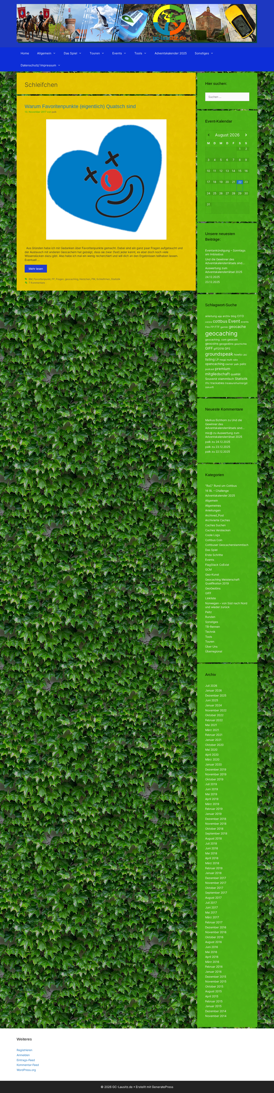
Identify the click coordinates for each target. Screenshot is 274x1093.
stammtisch (226, 379)
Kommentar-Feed (28, 1065)
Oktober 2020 (214, 744)
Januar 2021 (213, 739)
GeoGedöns (212, 588)
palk (236, 364)
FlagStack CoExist (217, 564)
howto (238, 354)
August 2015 (213, 991)
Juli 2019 (211, 784)
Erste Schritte (214, 555)
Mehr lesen (36, 268)
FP (53, 279)
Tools (138, 53)
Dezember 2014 (215, 1011)
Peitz (208, 612)
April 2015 (211, 996)
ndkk (235, 360)
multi (229, 359)
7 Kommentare (37, 282)
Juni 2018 (211, 848)
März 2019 (212, 804)
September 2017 (216, 892)
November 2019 (215, 774)
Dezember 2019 (215, 769)
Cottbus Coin (213, 540)
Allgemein (44, 53)
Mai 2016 (211, 952)
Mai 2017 (211, 912)
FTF (217, 327)
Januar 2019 (213, 813)
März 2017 (212, 917)
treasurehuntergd (236, 383)
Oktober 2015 (214, 986)
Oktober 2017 (214, 887)
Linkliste (210, 598)
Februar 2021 (213, 734)
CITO (240, 316)
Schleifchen (103, 279)
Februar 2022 (214, 720)
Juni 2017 (211, 907)
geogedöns (226, 343)
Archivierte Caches (217, 520)
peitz (243, 364)
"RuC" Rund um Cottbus (221, 485)
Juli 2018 (211, 843)
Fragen (60, 279)
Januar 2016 (213, 971)
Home (25, 53)
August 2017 (213, 897)
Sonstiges (202, 53)
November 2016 (215, 932)
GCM (208, 569)
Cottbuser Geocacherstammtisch (226, 544)
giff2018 (219, 348)
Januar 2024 (213, 705)
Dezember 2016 (215, 927)
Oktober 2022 (214, 715)
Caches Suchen (215, 525)
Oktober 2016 (214, 937)
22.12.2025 (223, 451)
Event (234, 321)
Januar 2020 (213, 764)
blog (233, 316)
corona (208, 322)
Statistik (115, 279)
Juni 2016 (211, 947)
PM (93, 279)
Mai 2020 (211, 749)
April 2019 (211, 799)
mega (223, 359)
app (220, 316)
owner (229, 364)
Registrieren (24, 1050)
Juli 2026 (211, 685)
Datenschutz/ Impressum (38, 65)
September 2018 (216, 833)
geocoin (232, 339)
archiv (226, 316)
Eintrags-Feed (26, 1060)
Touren (95, 53)
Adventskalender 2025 (171, 53)
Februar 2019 (214, 808)
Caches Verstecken (217, 530)
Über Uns (211, 646)
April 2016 (211, 956)
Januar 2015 (213, 1006)
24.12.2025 (212, 277)
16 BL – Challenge (217, 490)
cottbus (220, 321)
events (245, 321)
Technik (210, 631)
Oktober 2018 (214, 828)
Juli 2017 (211, 902)
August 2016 (213, 942)
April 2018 (211, 858)
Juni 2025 (211, 700)
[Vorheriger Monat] (208, 135)
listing (210, 359)
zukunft (209, 387)
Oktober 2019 (214, 779)
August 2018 (213, 838)
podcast (209, 369)
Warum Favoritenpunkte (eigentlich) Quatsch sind (80, 106)
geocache (237, 326)
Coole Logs (212, 535)
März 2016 (212, 961)
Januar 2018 (213, 873)
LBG (245, 355)
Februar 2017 (213, 922)
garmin (224, 327)
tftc (207, 383)
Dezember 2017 (215, 878)
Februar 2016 (214, 966)
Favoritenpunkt (42, 279)
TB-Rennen (212, 626)
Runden (210, 616)
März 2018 (212, 863)
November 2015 (215, 981)
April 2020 (212, 754)
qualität (236, 374)
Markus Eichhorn (216, 420)
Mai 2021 (211, 725)
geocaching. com (215, 339)
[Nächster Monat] (246, 135)
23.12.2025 (212, 282)
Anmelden (23, 1055)
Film (207, 327)
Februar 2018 (214, 868)
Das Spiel (70, 53)
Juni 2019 (211, 789)
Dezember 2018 (215, 818)
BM (30, 279)
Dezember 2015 (215, 976)
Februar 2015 (214, 1001)
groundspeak (219, 354)
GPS (227, 348)
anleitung (211, 316)
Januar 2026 (213, 690)
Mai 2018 (211, 853)
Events (117, 53)
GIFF (209, 348)
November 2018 (215, 823)
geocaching (71, 279)
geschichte (240, 343)
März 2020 (212, 759)
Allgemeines (213, 505)
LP (217, 359)
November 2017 (215, 882)
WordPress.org (26, 1070)
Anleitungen (213, 510)
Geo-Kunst (212, 574)
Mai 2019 (211, 794)
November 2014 (215, 1016)
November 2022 (215, 710)
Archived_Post (214, 515)
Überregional (213, 651)
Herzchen (84, 279)
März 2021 (212, 730)
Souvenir (211, 379)
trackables (217, 383)
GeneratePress (162, 1087)
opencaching (214, 364)
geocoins (211, 344)
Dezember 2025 (215, 695)
